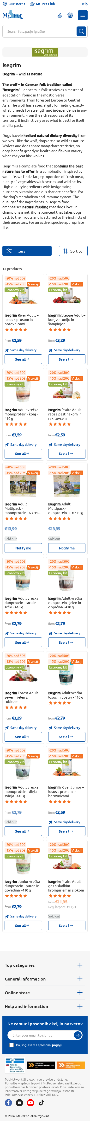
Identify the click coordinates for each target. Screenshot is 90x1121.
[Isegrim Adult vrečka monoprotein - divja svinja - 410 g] (23, 767)
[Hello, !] (60, 15)
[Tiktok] (41, 1102)
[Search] (81, 31)
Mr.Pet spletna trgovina (32, 1116)
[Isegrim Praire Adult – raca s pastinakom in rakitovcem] (66, 390)
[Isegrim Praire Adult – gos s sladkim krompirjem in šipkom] (66, 861)
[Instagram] (19, 1102)
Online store (17, 992)
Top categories (20, 965)
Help (84, 4)
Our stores (17, 3)
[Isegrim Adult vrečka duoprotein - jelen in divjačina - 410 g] (66, 578)
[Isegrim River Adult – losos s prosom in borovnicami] (23, 295)
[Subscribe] (78, 1035)
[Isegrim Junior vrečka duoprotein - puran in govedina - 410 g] (23, 861)
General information (25, 978)
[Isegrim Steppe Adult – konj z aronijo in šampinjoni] (66, 295)
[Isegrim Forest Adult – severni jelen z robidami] (23, 673)
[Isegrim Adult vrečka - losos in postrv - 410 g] (66, 673)
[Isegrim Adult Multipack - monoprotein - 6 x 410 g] (23, 484)
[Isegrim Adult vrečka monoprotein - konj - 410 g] (23, 390)
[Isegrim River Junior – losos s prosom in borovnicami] (66, 767)
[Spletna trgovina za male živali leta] (41, 1065)
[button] (83, 15)
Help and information (26, 1006)
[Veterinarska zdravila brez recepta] (15, 1065)
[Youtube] (30, 1102)
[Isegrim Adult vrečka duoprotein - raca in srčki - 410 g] (23, 578)
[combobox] (42, 31)
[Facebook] (8, 1102)
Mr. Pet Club (45, 3)
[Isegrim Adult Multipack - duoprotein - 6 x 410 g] (66, 484)
